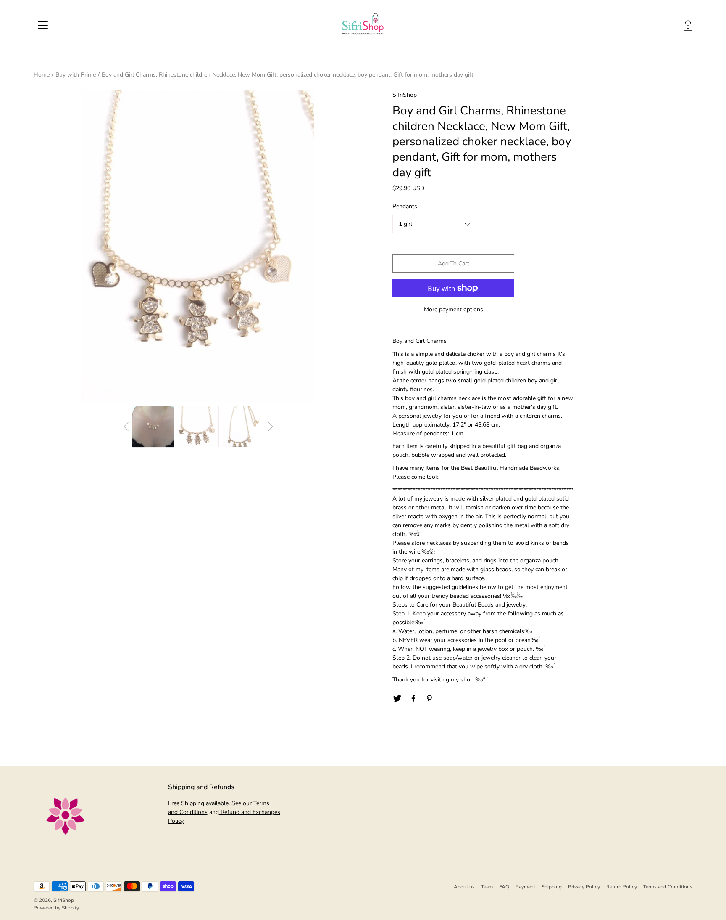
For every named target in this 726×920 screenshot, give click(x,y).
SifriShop (63, 900)
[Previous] (126, 426)
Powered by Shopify (56, 907)
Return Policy (621, 886)
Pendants (404, 206)
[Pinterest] (430, 698)
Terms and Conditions (667, 886)
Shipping (552, 886)
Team (487, 886)
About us (464, 886)
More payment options (453, 309)
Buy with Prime (75, 75)
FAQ (504, 886)
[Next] (270, 426)
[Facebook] (413, 698)
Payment (525, 886)
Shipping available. (206, 803)
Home (42, 75)
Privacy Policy (584, 886)
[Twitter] (397, 698)
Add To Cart (453, 264)
